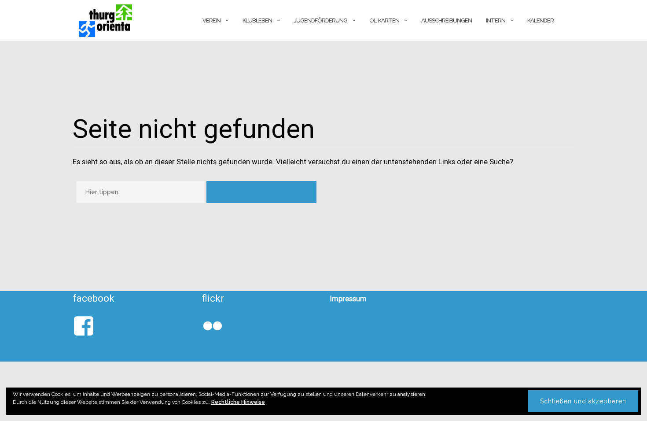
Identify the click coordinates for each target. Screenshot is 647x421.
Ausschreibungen (446, 20)
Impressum (348, 298)
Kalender (540, 20)
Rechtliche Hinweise (238, 402)
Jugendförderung (320, 20)
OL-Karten (384, 20)
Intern (495, 20)
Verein (211, 20)
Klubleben (257, 20)
